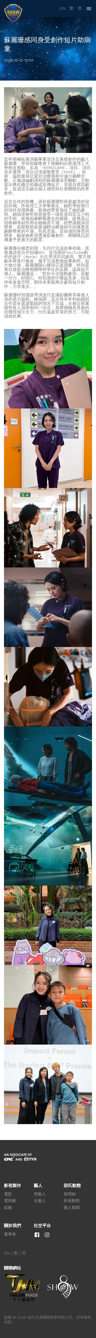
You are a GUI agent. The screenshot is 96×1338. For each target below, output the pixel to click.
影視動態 (72, 1200)
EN (62, 8)
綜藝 (8, 1207)
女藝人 (40, 1200)
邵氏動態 (72, 1185)
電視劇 (10, 1200)
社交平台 (42, 1225)
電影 (8, 1194)
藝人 (38, 1185)
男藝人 (40, 1194)
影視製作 (12, 1185)
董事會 (10, 1234)
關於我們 (12, 1225)
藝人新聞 (72, 1207)
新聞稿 (70, 1194)
